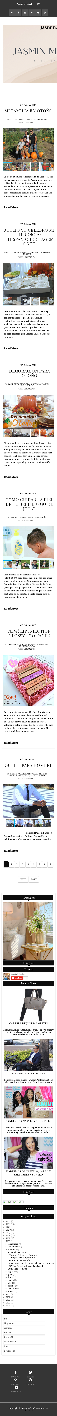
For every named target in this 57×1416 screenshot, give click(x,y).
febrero (12, 1288)
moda (20, 775)
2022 (8, 1224)
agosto (11, 1271)
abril (10, 1283)
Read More (11, 207)
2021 (8, 1227)
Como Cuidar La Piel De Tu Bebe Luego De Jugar (31, 1263)
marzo (11, 1286)
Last (34, 879)
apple (12, 774)
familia (31, 119)
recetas (27, 254)
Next (23, 879)
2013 (8, 1300)
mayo (11, 1280)
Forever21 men (23, 774)
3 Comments (29, 520)
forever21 (8, 1337)
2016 (8, 1241)
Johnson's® (40, 517)
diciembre (13, 1244)
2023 (8, 1221)
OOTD (26, 775)
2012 (8, 1303)
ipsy (6, 1346)
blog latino (9, 1323)
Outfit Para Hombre (17, 1269)
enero (11, 1291)
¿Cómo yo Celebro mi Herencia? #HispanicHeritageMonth (23, 1256)
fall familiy (20, 119)
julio (10, 1274)
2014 (8, 1297)
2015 (8, 1294)
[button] (51, 145)
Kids (37, 119)
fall (11, 119)
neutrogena (9, 1351)
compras (8, 1328)
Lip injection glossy (27, 644)
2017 (8, 1238)
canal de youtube (16, 384)
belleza (12, 644)
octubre (12, 1249)
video (30, 386)
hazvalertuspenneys (30, 252)
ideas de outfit (10, 1342)
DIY (39, 4)
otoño (44, 119)
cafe (8, 252)
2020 (8, 1230)
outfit (33, 775)
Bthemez (28, 1410)
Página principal (24, 4)
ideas (24, 386)
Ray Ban (41, 775)
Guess (34, 774)
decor (29, 384)
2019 (8, 1232)
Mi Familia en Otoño (17, 1252)
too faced (24, 646)
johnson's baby (26, 517)
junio (10, 1277)
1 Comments (29, 122)
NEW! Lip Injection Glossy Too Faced (25, 1266)
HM (39, 774)
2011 (8, 1305)
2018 (8, 1235)
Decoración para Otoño (19, 1260)
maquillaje (42, 644)
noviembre (13, 1246)
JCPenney (45, 252)
